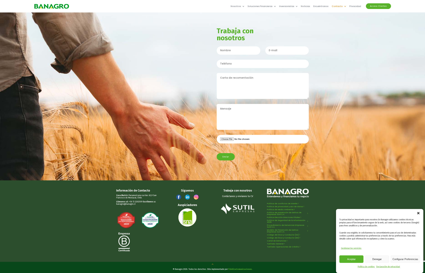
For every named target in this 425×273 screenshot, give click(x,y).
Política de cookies (366, 267)
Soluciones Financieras (260, 6)
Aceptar (351, 259)
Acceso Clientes (378, 6)
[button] (418, 213)
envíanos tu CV (245, 196)
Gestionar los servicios (351, 248)
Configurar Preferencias (405, 259)
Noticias (305, 6)
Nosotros (236, 6)
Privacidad (355, 6)
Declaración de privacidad (388, 267)
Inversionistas (286, 6)
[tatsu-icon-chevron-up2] (212, 264)
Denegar (377, 259)
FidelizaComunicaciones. (240, 269)
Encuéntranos (320, 6)
